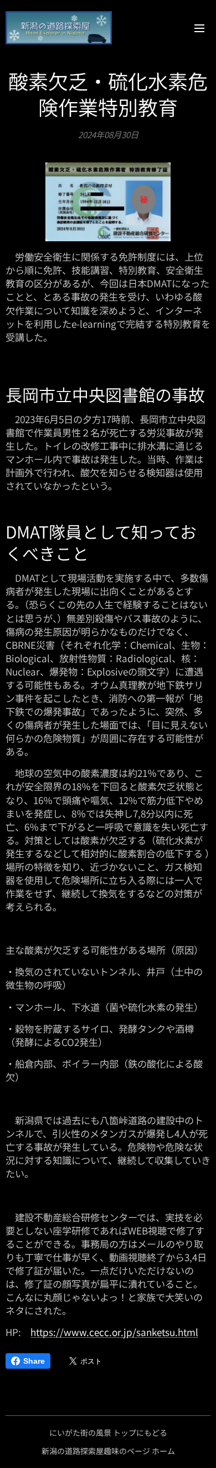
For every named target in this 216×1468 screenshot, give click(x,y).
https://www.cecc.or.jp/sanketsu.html (114, 1332)
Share (34, 1361)
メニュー (199, 28)
